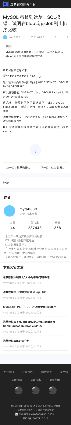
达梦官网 (16, 379)
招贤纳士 (46, 371)
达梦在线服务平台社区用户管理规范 (35, 410)
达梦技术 (35, 379)
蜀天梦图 (54, 379)
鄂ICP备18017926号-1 (35, 418)
